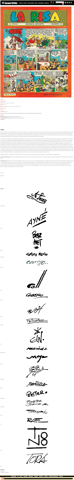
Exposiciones (41, 3)
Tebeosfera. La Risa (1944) (24, 113)
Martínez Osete (2, 352)
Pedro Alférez (2, 398)
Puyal (1, 415)
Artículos (46, 3)
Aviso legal (61, 476)
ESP (51, 3)
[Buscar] (63, 4)
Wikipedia (39, 113)
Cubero (1, 299)
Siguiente (2, 175)
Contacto (46, 476)
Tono (1, 450)
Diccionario (26, 476)
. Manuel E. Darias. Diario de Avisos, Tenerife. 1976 (10, 116)
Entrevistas (41, 476)
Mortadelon (11, 113)
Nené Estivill (2, 379)
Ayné (1, 228)
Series (36, 3)
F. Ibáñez (1, 324)
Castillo (1, 267)
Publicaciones (31, 3)
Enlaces (21, 476)
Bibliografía (31, 476)
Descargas (36, 476)
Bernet (1, 250)
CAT (53, 3)
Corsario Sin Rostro (6, 113)
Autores (25, 3)
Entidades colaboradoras (53, 476)
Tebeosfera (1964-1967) (16, 113)
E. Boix (1, 316)
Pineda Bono (2, 406)
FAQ (18, 476)
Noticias (21, 3)
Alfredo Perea (2, 205)
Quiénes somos (13, 476)
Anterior (2, 172)
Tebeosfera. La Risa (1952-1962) (33, 113)
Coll (1, 290)
